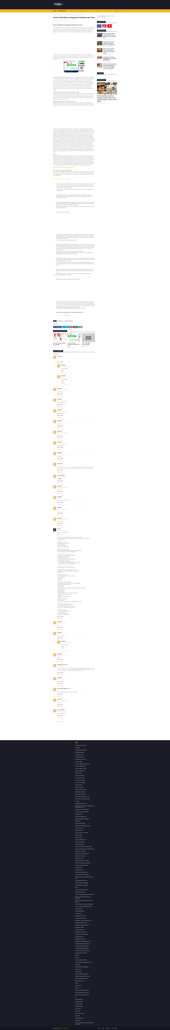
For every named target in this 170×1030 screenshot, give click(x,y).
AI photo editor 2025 (80, 775)
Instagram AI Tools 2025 (81, 915)
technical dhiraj (57, 20)
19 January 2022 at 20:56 (63, 476)
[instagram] (104, 26)
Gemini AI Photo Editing (80, 851)
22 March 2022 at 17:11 (62, 679)
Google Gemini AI (79, 870)
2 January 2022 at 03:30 (66, 366)
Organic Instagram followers (82, 974)
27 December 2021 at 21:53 (63, 432)
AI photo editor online (80, 778)
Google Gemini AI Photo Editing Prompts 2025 (84, 877)
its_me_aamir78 (61, 475)
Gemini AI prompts (80, 858)
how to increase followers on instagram (59, 343)
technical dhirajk (79, 1001)
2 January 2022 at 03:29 (62, 443)
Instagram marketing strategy (82, 948)
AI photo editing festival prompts (82, 764)
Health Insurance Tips (80, 892)
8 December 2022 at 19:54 (63, 700)
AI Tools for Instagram (80, 780)
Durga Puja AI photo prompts (82, 832)
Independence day (80, 911)
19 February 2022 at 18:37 (62, 508)
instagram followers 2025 (81, 932)
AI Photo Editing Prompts (81, 768)
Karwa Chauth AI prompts (81, 960)
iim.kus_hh (59, 699)
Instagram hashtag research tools (83, 941)
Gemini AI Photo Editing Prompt (82, 853)
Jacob (58, 528)
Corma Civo (60, 463)
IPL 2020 (77, 957)
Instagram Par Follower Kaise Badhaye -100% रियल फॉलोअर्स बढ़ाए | (109, 58)
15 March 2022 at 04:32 (62, 633)
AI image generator (80, 757)
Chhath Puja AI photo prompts (82, 811)
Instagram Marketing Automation (83, 943)
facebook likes (79, 837)
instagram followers (80, 929)
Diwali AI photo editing (80, 823)
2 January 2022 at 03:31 (66, 377)
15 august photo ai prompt (81, 750)
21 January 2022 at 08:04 (63, 487)
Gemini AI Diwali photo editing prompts (84, 846)
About (103, 1028)
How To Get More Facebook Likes (86, 343)
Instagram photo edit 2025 (81, 953)
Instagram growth (79, 936)
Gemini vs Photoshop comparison (83, 863)
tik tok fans (78, 1008)
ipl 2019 (77, 955)
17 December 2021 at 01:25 (63, 422)
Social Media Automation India (82, 992)
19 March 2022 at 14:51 (62, 666)
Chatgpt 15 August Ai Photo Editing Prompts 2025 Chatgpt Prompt (84, 806)
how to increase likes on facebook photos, (63, 167)
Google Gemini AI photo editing (82, 874)
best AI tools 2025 (79, 787)
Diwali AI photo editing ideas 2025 (83, 825)
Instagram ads (79, 913)
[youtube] (109, 26)
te (76, 997)
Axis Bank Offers (79, 785)
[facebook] (99, 26)
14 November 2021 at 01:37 (63, 357)
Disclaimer (108, 1028)
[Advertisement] (74, 43)
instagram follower (60, 14)
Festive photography (80, 844)
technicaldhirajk (79, 1006)
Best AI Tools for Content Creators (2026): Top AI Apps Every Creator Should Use (109, 35)
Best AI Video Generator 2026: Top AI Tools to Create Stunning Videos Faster (109, 51)
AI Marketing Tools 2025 (81, 759)
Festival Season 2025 (80, 842)
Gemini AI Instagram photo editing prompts (85, 849)
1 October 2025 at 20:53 (62, 711)
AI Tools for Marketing (80, 782)
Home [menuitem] (54, 10)
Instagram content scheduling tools (83, 920)
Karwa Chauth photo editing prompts (83, 962)
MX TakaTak (78, 969)
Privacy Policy (114, 1028)
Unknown (59, 356)
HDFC (77, 887)
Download (67, 315)
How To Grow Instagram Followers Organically (82, 897)
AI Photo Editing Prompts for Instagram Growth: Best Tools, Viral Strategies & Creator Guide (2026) (110, 66)
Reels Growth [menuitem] (62, 10)
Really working (61, 709)
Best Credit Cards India (81, 792)
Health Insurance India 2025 (82, 889)
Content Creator (79, 814)
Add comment (60, 721)
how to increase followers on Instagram (84, 904)
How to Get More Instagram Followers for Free (73, 344)
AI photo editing (79, 761)
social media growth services (82, 994)
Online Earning (79, 971)
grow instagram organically (82, 885)
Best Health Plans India (80, 794)
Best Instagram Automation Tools (83, 796)
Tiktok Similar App (79, 1018)
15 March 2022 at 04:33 (66, 642)
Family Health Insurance (81, 839)
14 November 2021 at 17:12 (62, 389)
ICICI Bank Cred (79, 908)
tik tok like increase (80, 1013)
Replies (59, 364)
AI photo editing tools (80, 771)
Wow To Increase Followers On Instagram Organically (84, 1023)
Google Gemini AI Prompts (81, 880)
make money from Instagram (82, 967)
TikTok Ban (78, 1015)
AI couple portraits (80, 754)
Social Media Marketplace (63, 688)
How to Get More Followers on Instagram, (61, 178)
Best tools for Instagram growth (83, 798)
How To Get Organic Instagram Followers (84, 894)
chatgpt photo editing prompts (82, 809)
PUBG (77, 983)
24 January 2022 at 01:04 (63, 498)
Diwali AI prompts (79, 828)
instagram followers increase (82, 934)
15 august (78, 747)
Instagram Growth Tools (81, 939)
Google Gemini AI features (81, 872)
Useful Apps (78, 1020)
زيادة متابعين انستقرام (67, 467)
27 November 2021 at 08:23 (63, 411)
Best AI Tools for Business (81, 789)
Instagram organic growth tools (83, 950)
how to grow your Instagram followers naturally (83, 901)
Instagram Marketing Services (82, 946)
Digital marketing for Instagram (82, 818)
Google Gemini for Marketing (82, 883)
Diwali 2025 (78, 821)
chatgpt (77, 801)
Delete (61, 361)
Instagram (62, 58)
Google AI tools (79, 867)
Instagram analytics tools (81, 918)
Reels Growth (78, 985)
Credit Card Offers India (81, 816)
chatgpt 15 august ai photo (81, 803)
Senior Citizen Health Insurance (82, 990)
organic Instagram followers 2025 (83, 976)
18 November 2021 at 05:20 (63, 400)
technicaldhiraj (79, 1004)
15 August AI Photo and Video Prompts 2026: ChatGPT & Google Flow (109, 43)
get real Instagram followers (82, 865)
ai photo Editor (79, 773)
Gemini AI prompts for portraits (82, 860)
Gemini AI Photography (81, 856)
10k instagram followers (81, 745)
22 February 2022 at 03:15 (63, 519)
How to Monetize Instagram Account (83, 906)
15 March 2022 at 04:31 (62, 623)
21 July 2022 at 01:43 (62, 689)
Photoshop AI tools (80, 981)
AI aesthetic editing (80, 752)
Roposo (77, 987)
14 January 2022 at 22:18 (62, 464)
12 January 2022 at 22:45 (62, 454)
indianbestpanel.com (62, 664)
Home (54, 14)
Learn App (78, 964)
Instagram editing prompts (81, 922)
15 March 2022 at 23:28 (62, 655)
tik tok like (78, 1011)
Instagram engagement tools (82, 925)
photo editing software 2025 (82, 978)
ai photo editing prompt (81, 766)
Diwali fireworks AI (79, 830)
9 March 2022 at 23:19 (62, 530)
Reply (58, 361)
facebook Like (60, 321)
